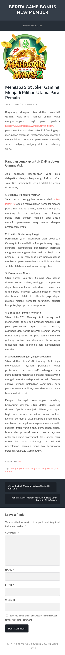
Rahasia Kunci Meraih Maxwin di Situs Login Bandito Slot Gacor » (34, 499)
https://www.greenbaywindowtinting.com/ (29, 125)
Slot (20, 461)
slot (27, 468)
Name (9, 569)
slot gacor (35, 468)
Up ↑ (34, 648)
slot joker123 (47, 468)
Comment (12, 532)
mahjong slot (17, 468)
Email (9, 584)
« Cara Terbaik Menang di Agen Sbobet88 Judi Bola (29, 487)
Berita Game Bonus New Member (32, 9)
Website (10, 600)
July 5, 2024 (12, 104)
